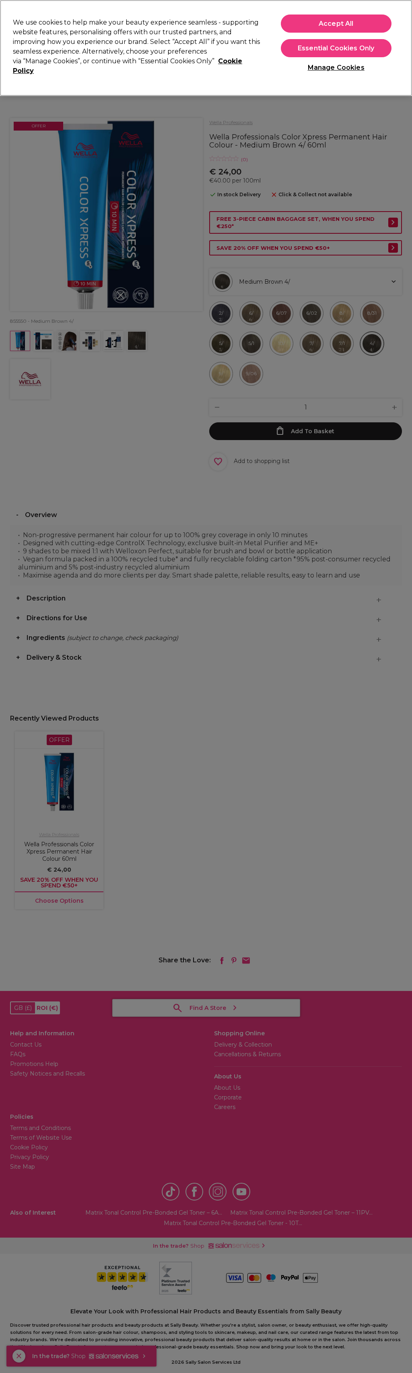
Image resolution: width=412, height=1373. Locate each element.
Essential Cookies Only (336, 48)
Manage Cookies (336, 67)
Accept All (336, 23)
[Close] (399, 47)
